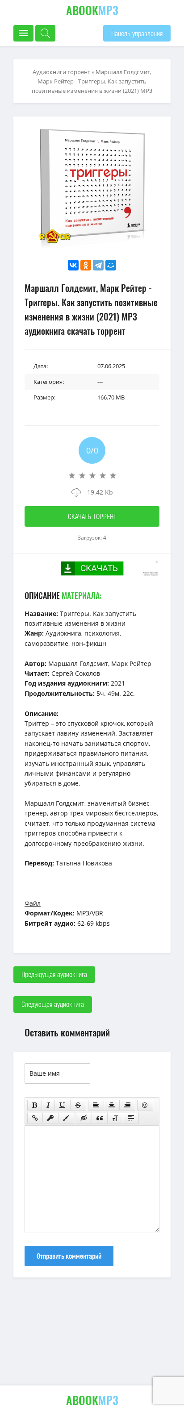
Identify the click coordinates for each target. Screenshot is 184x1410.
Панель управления (137, 33)
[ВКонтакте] (73, 265)
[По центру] (112, 1105)
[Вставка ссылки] (35, 1118)
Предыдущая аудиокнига (54, 974)
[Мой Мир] (110, 265)
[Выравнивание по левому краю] (96, 1105)
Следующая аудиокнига (52, 1004)
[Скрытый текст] (84, 1118)
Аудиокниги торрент (61, 72)
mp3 (92, 10)
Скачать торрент (92, 516)
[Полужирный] (34, 1105)
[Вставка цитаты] (100, 1118)
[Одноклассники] (85, 265)
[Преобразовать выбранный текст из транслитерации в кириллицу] (115, 1118)
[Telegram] (98, 265)
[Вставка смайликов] (145, 1105)
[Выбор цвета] (66, 1118)
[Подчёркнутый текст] (62, 1105)
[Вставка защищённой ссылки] (50, 1118)
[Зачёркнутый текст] (78, 1105)
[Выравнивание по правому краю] (127, 1105)
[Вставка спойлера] (131, 1118)
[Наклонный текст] (48, 1105)
